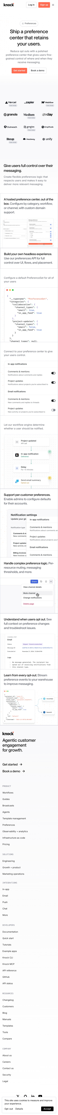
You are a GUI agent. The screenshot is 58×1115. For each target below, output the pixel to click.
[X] (18, 1096)
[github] (25, 1096)
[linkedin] (33, 1096)
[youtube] (40, 1096)
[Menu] (53, 5)
